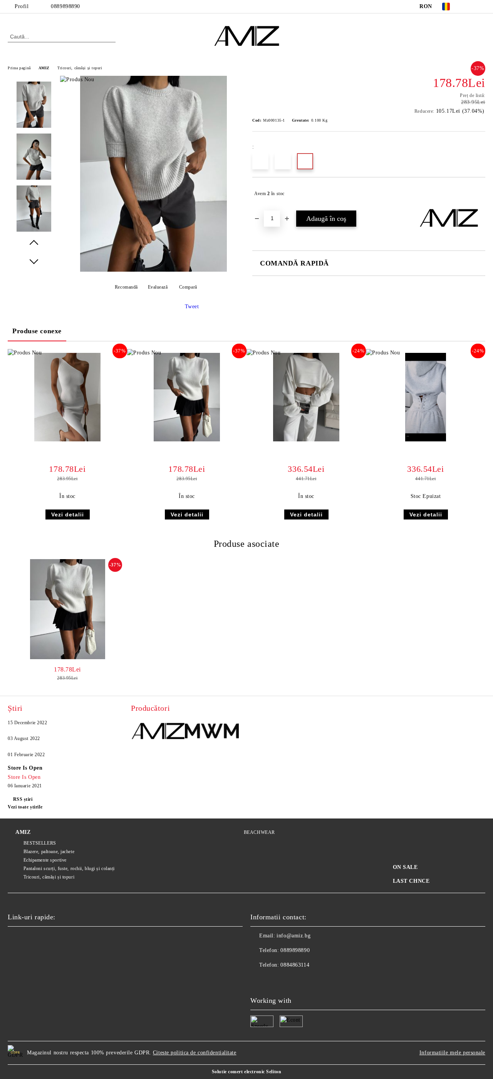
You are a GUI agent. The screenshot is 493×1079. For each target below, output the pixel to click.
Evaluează (158, 287)
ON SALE (405, 867)
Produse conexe (37, 331)
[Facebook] (469, 6)
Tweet (192, 306)
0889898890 (65, 6)
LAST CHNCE (411, 881)
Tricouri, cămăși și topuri (79, 68)
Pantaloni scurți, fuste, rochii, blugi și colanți (69, 868)
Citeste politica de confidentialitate (194, 1053)
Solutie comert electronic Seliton (246, 1071)
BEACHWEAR (259, 832)
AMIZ (44, 68)
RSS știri (23, 799)
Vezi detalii (67, 514)
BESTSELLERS (39, 843)
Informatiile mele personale (452, 1053)
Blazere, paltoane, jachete (48, 851)
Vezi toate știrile (25, 807)
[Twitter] (481, 6)
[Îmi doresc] (479, 193)
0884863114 (294, 965)
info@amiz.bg (293, 936)
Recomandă (126, 287)
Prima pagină (19, 68)
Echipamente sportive (45, 860)
